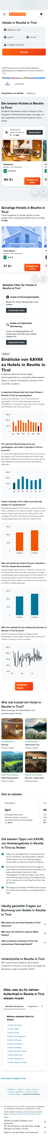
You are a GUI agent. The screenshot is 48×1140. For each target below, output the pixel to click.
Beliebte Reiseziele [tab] (14, 1006)
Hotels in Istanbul (14, 1047)
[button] (4, 14)
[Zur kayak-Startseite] (17, 14)
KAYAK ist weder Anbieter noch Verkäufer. (18, 1122)
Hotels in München (15, 1055)
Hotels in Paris (13, 1029)
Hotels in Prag (13, 1032)
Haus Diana (9, 250)
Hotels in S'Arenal (14, 1040)
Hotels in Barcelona (15, 1058)
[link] (16, 310)
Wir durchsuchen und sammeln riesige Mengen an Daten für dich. (22, 1127)
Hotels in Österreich (16, 1092)
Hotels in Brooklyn (14, 1025)
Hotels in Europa (31, 1089)
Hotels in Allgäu (14, 1094)
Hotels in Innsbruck (15, 1044)
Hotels (19, 1089)
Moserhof (8, 164)
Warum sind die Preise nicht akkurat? (21, 1132)
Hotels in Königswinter (16, 1036)
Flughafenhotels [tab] (35, 1006)
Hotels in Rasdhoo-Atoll (17, 1051)
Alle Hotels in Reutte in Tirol (13, 1078)
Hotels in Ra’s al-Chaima (17, 1062)
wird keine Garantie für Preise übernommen (25, 1114)
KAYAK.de (10, 1089)
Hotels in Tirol (31, 1092)
